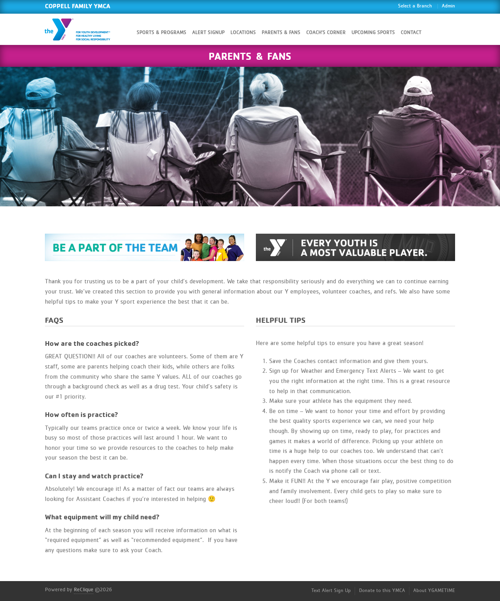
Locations (243, 32)
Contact (411, 32)
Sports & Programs (161, 32)
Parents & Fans (281, 32)
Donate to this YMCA (382, 590)
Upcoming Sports (373, 32)
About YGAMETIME (434, 590)
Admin (448, 6)
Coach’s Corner (326, 32)
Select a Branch (415, 6)
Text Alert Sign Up (331, 590)
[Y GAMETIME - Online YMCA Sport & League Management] (84, 29)
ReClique (83, 589)
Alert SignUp (208, 32)
